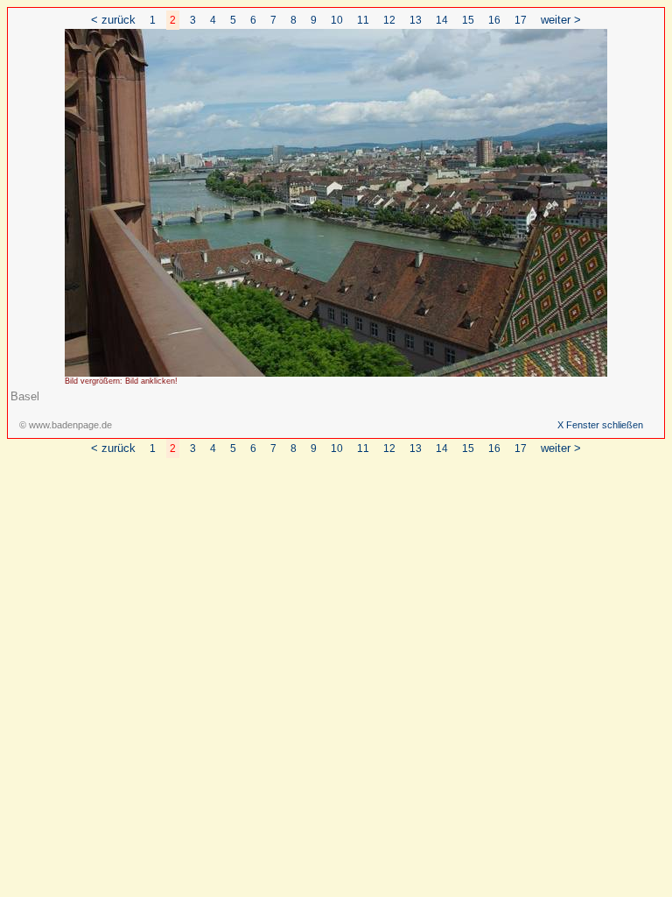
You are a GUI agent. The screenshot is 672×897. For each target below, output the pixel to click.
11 (363, 20)
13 (416, 20)
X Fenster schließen (600, 425)
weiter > (561, 19)
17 (520, 20)
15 (468, 20)
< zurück (113, 19)
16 (494, 20)
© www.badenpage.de (65, 425)
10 (337, 20)
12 (389, 20)
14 (442, 20)
